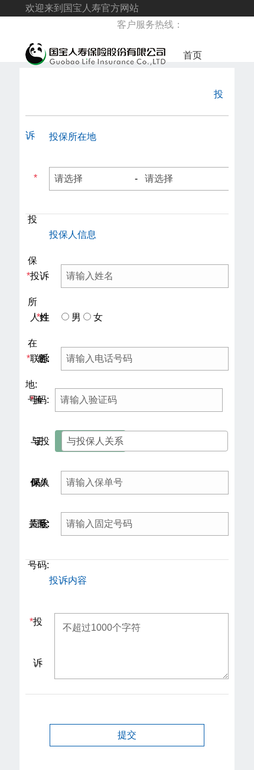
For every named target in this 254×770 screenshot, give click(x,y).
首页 (192, 55)
